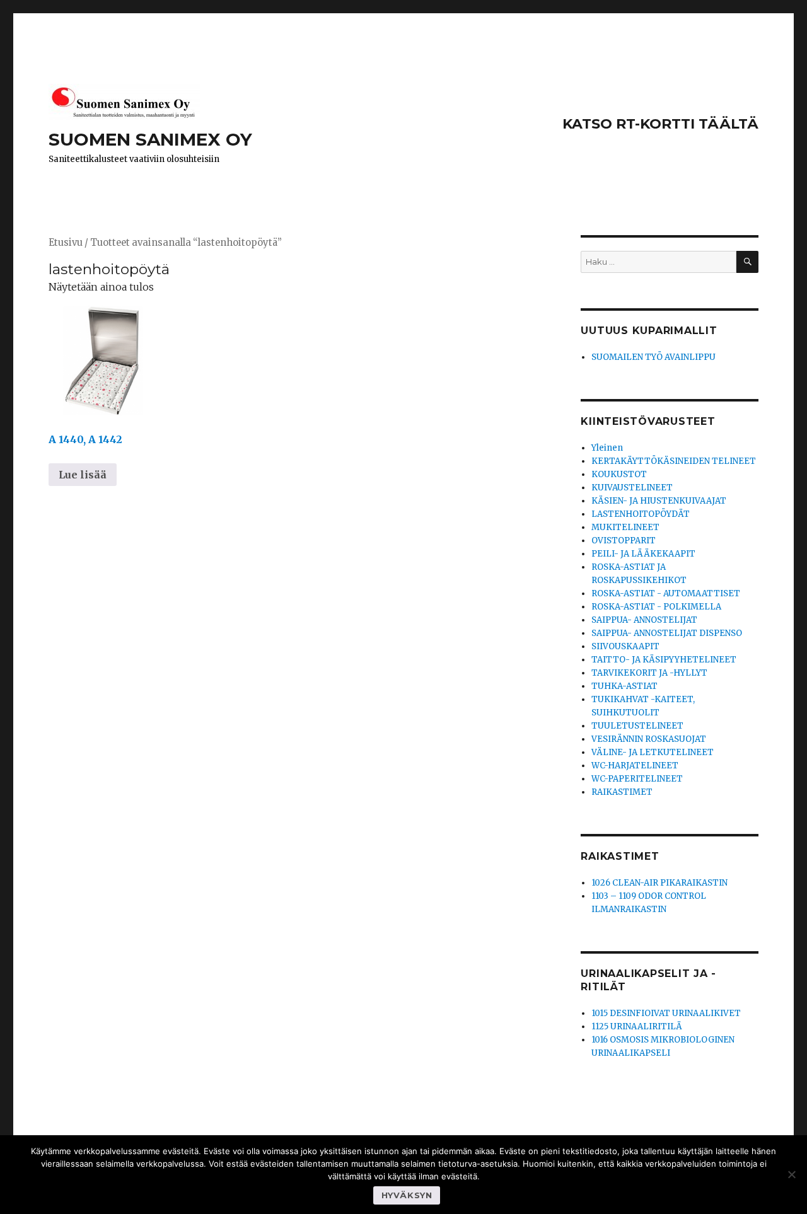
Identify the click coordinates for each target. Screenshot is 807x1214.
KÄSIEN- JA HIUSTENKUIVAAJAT (658, 500)
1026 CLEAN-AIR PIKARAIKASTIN (659, 882)
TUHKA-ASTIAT (624, 686)
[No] (791, 1174)
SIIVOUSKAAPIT (625, 646)
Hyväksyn (407, 1195)
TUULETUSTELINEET (637, 725)
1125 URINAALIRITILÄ (636, 1026)
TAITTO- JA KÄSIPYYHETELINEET (663, 659)
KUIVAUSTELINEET (632, 487)
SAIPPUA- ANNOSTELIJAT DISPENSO (666, 633)
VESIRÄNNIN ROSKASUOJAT (648, 739)
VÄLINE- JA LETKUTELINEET (652, 752)
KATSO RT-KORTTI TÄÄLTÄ (660, 123)
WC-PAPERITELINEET (637, 778)
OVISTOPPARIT (623, 540)
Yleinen (607, 447)
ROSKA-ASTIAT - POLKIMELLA (656, 606)
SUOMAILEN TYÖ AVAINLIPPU (653, 357)
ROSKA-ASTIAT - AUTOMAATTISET (665, 593)
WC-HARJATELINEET (634, 765)
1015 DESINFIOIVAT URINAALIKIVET (666, 1013)
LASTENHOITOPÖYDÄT (640, 514)
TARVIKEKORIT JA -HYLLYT (649, 673)
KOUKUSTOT (619, 474)
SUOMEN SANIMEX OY (150, 139)
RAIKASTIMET (622, 792)
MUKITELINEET (625, 527)
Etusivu (66, 242)
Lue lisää (83, 474)
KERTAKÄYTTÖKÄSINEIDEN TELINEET (673, 461)
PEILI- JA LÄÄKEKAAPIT (643, 553)
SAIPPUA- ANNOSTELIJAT (644, 620)
